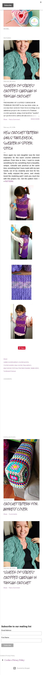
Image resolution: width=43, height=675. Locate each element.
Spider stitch (35, 368)
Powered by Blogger (23, 668)
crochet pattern (13, 362)
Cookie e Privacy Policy (14, 660)
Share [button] (5, 119)
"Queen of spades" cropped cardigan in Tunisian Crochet (20, 91)
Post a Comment (14, 119)
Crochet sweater (9, 365)
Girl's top (15, 368)
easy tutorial (7, 368)
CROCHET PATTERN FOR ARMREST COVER (20, 506)
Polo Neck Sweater (24, 368)
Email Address (6, 630)
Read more (35, 119)
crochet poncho (24, 362)
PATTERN (9, 181)
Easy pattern (27, 365)
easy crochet (18, 365)
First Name (5, 637)
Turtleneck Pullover (10, 371)
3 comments (13, 514)
